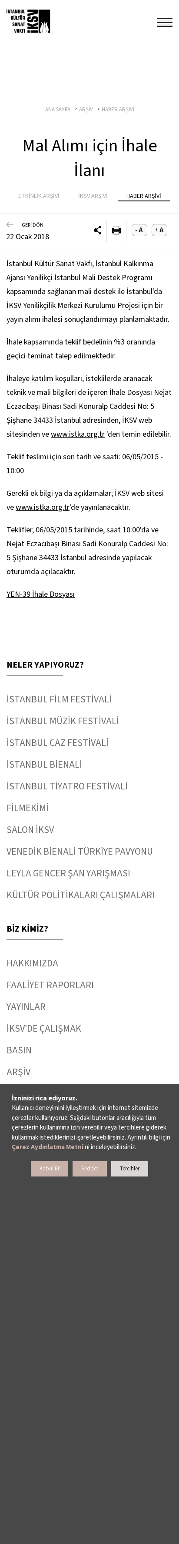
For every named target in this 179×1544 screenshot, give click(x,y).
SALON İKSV (30, 830)
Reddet (89, 1169)
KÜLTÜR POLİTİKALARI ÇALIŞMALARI (81, 895)
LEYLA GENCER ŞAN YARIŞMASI (68, 873)
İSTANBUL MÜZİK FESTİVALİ (63, 721)
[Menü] (164, 22)
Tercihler (129, 1169)
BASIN (19, 1050)
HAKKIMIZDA (32, 963)
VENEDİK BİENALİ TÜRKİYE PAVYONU (80, 852)
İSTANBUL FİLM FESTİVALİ (59, 699)
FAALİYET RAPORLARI (50, 985)
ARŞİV (18, 1072)
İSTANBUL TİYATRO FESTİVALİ (67, 786)
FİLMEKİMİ (28, 808)
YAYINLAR (26, 1007)
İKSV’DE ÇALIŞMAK (44, 1029)
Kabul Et (50, 1169)
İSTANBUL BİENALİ (44, 765)
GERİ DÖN (32, 225)
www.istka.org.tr (78, 434)
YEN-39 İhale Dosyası (41, 594)
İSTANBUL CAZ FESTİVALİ (58, 743)
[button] (97, 231)
